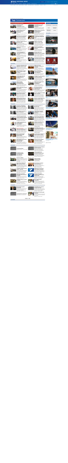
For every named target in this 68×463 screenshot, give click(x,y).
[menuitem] (11, 3)
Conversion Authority (55, 28)
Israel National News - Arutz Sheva (17, 2)
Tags (16, 18)
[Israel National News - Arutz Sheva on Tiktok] (57, 3)
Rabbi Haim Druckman (49, 30)
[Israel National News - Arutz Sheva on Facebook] (52, 3)
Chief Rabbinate (48, 25)
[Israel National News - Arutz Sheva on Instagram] (54, 3)
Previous (26, 198)
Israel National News (12, 18)
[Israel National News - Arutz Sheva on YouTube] (55, 3)
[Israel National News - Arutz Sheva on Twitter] (51, 3)
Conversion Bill (54, 25)
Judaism (54, 30)
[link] (52, 45)
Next (29, 198)
